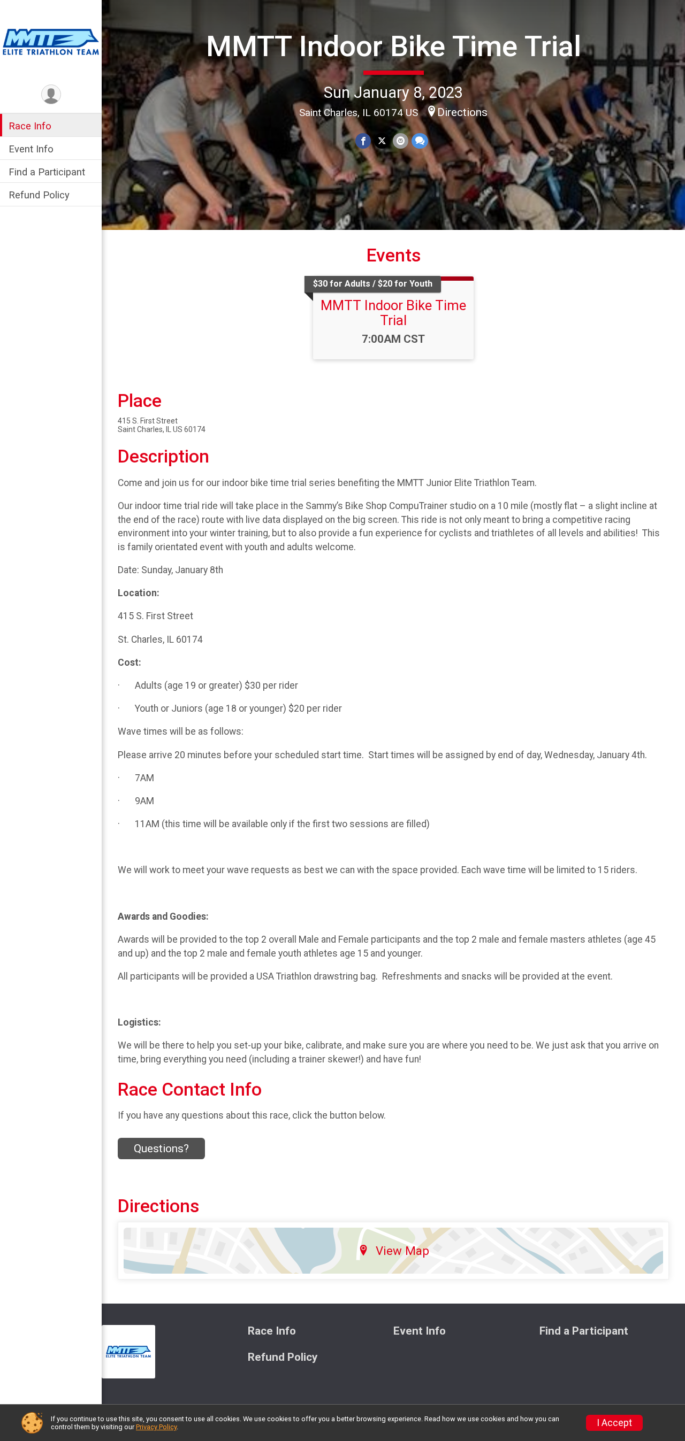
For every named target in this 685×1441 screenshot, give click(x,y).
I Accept (614, 1422)
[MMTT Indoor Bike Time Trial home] (51, 41)
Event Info (31, 149)
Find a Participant (47, 172)
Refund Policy (39, 195)
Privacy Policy (156, 1427)
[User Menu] (51, 94)
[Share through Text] (420, 141)
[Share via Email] (400, 141)
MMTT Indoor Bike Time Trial (393, 46)
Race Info (30, 126)
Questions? (161, 1148)
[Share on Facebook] (363, 141)
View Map (402, 1251)
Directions (462, 112)
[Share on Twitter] (382, 141)
